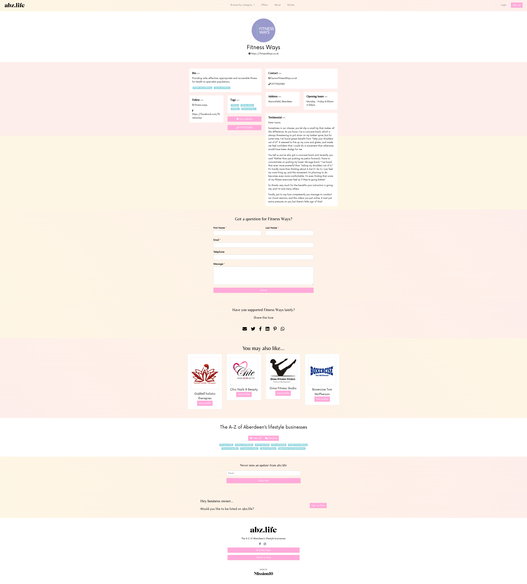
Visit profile (205, 403)
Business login (263, 550)
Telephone (218, 252)
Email (216, 240)
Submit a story (263, 557)
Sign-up (517, 5)
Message (218, 264)
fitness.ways (200, 105)
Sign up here (318, 505)
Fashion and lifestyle (244, 445)
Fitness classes (247, 105)
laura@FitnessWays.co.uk (283, 78)
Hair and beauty (278, 445)
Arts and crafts (226, 445)
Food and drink (262, 445)
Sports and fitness (222, 88)
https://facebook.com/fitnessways (206, 116)
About (277, 5)
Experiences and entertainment (292, 448)
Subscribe (263, 480)
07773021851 (277, 84)
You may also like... (263, 348)
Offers (264, 5)
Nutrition (235, 109)
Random (272, 438)
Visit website (246, 119)
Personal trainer (248, 109)
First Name (219, 228)
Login (504, 5)
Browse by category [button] (242, 5)
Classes (235, 105)
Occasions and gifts (249, 448)
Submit (263, 290)
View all (256, 438)
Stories (290, 5)
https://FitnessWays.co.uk (264, 53)
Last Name (271, 228)
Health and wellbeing (202, 88)
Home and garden (230, 448)
